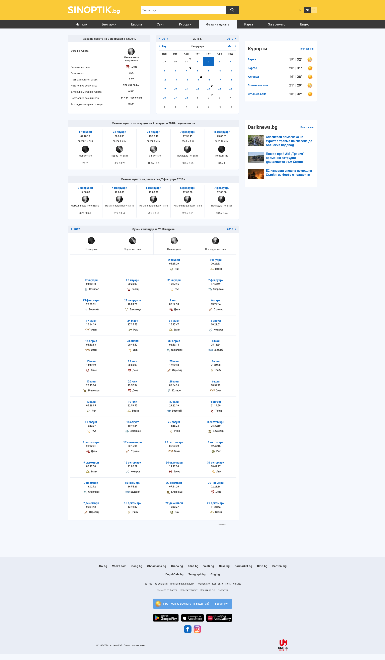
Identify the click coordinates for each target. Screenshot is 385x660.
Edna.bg (193, 566)
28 (186, 97)
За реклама (161, 583)
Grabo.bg (177, 566)
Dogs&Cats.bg (174, 574)
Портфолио (203, 583)
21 (186, 88)
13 (175, 79)
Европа (136, 24)
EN (299, 10)
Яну (164, 46)
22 (197, 88)
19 (164, 88)
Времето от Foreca (167, 590)
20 (175, 88)
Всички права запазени (135, 645)
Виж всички (307, 48)
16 (208, 79)
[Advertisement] (153, 535)
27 (175, 97)
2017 (165, 38)
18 (230, 79)
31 (186, 61)
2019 (230, 38)
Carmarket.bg (243, 566)
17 (219, 79)
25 (230, 88)
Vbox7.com (119, 566)
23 (208, 88)
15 (197, 79)
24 (219, 88)
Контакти (217, 583)
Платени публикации (182, 583)
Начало (81, 24)
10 (219, 70)
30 (175, 61)
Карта (248, 24)
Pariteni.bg (279, 566)
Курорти (185, 24)
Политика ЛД (233, 583)
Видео (304, 24)
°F (313, 10)
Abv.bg (102, 566)
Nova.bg (224, 566)
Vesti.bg (208, 566)
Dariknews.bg (263, 127)
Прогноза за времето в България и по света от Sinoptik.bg (96, 10)
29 (164, 61)
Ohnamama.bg (156, 566)
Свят (160, 24)
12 (164, 79)
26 (164, 97)
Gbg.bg (215, 574)
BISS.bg (262, 566)
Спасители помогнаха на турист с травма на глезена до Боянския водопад (289, 141)
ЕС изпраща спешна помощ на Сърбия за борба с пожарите (289, 173)
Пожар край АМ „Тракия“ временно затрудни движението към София (285, 158)
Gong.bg (136, 566)
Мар (230, 46)
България (109, 24)
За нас (148, 583)
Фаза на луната (217, 24)
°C (307, 10)
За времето (276, 24)
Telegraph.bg (197, 574)
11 (230, 70)
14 (186, 79)
